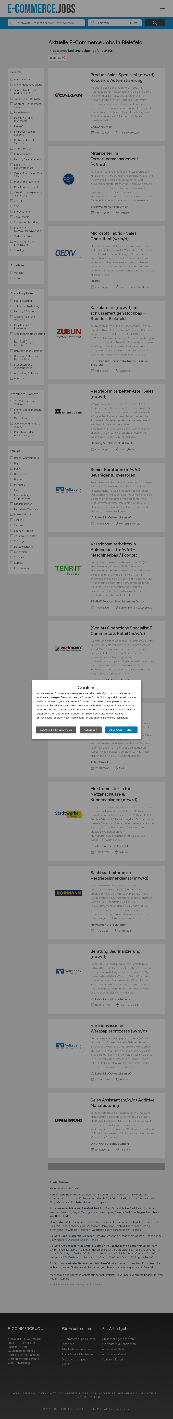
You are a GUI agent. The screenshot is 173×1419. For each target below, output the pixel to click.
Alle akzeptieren (121, 729)
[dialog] (86, 709)
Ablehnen (90, 729)
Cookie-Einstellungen (56, 729)
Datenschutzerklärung (115, 717)
